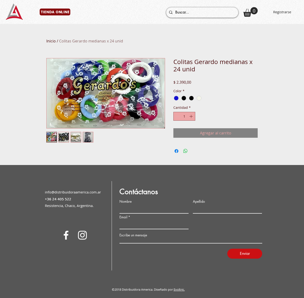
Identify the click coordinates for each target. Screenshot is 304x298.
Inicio (51, 41)
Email (123, 217)
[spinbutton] (184, 116)
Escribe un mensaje (133, 235)
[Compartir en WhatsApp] (185, 151)
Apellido (199, 201)
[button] (250, 12)
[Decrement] (177, 116)
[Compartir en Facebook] (176, 151)
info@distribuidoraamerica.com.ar (73, 192)
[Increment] (192, 116)
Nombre (125, 201)
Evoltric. (179, 289)
